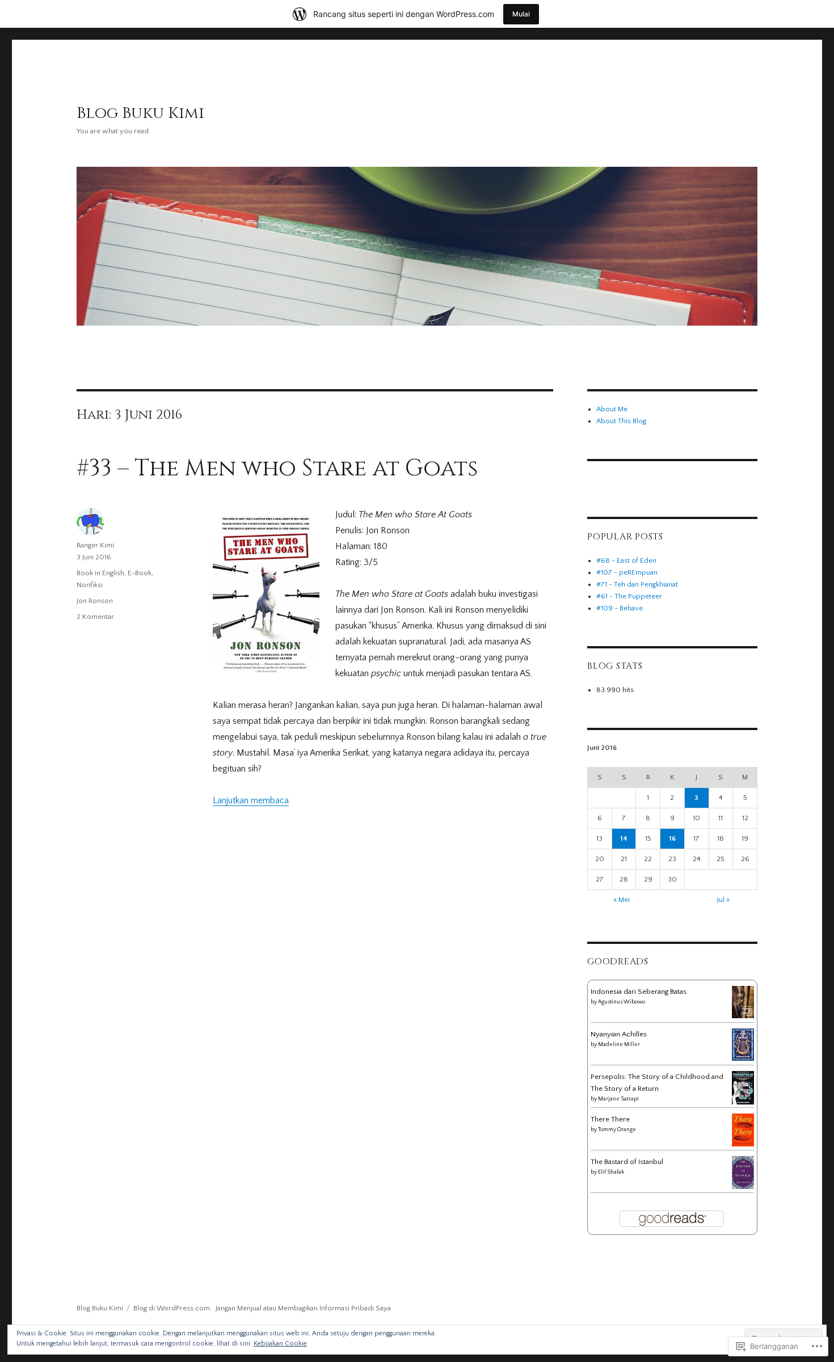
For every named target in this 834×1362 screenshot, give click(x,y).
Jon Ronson (95, 601)
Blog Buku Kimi (140, 113)
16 (672, 838)
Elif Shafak (611, 1172)
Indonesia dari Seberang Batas (638, 992)
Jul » (723, 900)
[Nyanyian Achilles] (743, 1044)
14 (623, 838)
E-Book (139, 573)
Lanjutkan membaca (251, 800)
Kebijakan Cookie (280, 1343)
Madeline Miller (619, 1044)
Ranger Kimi (95, 545)
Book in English (100, 573)
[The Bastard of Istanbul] (743, 1172)
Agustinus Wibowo (621, 1002)
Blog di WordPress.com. (172, 1308)
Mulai (521, 14)
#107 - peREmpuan (627, 572)
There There (610, 1119)
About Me (611, 409)
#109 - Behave (619, 608)
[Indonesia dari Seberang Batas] (743, 1002)
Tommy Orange (617, 1130)
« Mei (621, 900)
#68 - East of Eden (626, 560)
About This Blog (621, 421)
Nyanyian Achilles (619, 1034)
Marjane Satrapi (618, 1099)
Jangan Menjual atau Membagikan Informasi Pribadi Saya (303, 1308)
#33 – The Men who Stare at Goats (277, 468)
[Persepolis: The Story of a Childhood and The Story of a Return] (743, 1087)
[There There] (743, 1129)
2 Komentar (95, 617)
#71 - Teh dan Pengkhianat (637, 584)
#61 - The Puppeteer (629, 596)
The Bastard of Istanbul (627, 1162)
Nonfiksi (90, 585)
